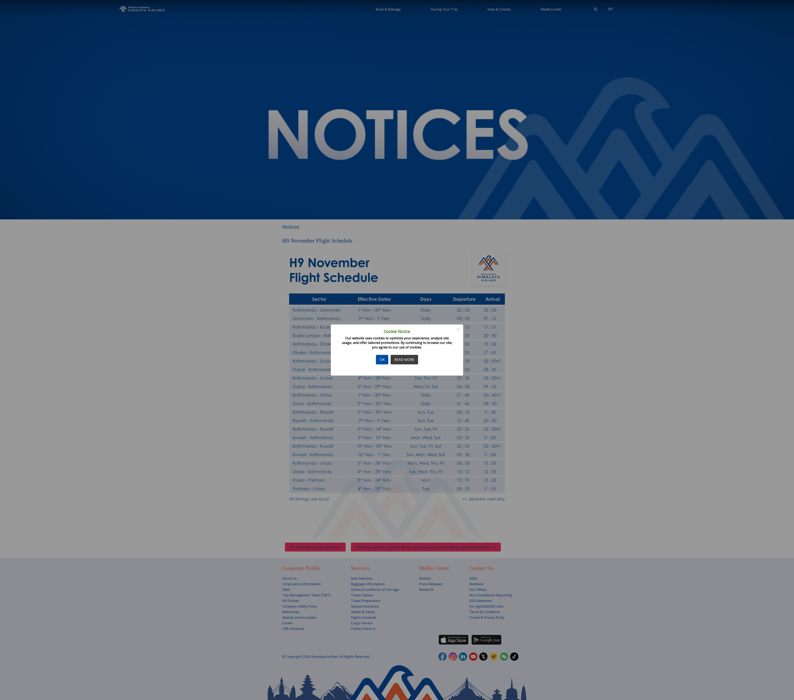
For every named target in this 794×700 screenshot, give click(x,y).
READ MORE (404, 359)
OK (382, 359)
